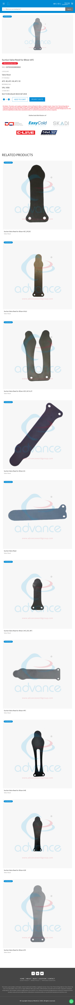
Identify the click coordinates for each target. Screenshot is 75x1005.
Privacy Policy (35, 980)
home (22, 978)
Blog (35, 978)
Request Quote (37, 99)
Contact (51, 978)
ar (54, 4)
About (28, 978)
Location (42, 978)
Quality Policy (24, 980)
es (59, 4)
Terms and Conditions (48, 980)
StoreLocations (65, 3)
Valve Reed (7, 234)
